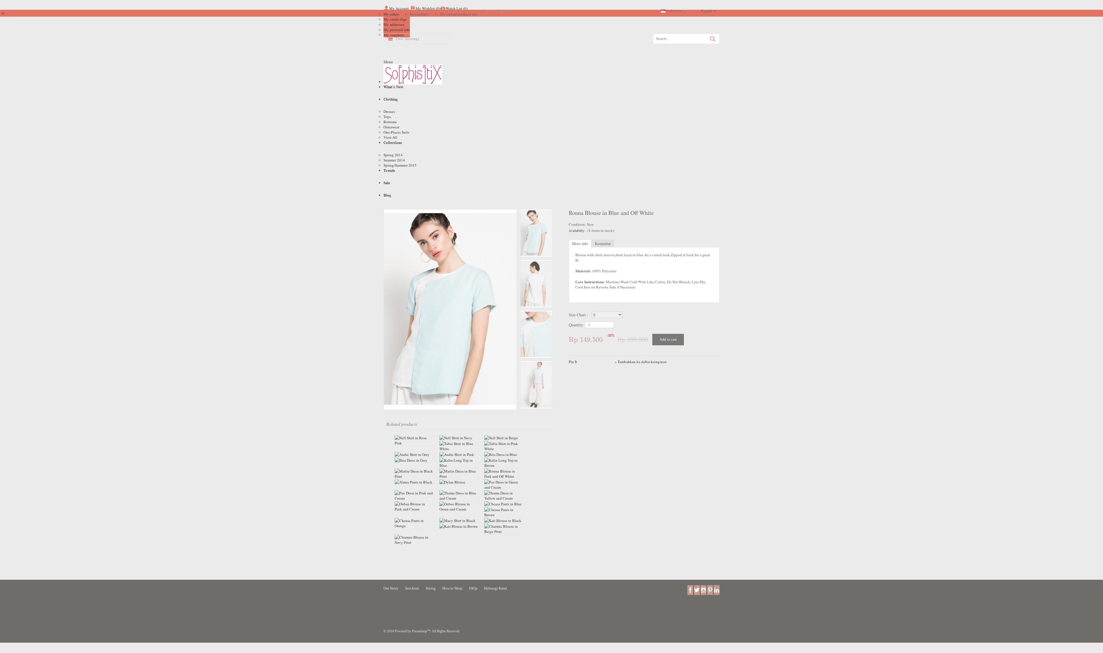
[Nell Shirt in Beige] (503, 438)
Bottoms (390, 121)
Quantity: (576, 325)
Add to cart (668, 339)
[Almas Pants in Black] (413, 482)
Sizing (431, 588)
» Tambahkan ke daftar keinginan (641, 361)
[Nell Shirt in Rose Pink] (413, 440)
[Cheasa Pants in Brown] (503, 512)
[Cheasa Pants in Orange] (413, 523)
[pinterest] (710, 589)
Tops (387, 116)
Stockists (412, 588)
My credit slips (395, 19)
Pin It (573, 361)
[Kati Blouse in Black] (503, 520)
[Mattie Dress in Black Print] (413, 473)
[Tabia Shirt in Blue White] (458, 446)
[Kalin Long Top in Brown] (503, 462)
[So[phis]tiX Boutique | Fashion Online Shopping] (412, 75)
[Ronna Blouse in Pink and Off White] (503, 473)
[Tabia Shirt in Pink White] (503, 446)
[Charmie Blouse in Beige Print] (503, 528)
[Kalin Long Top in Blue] (458, 462)
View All (390, 137)
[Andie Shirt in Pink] (458, 454)
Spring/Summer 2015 (399, 165)
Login (487, 11)
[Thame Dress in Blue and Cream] (458, 495)
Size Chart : (579, 314)
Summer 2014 (394, 160)
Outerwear (391, 127)
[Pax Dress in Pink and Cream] (413, 495)
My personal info (396, 29)
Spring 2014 (393, 154)
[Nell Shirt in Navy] (458, 438)
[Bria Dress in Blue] (503, 454)
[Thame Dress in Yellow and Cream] (503, 495)
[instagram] (703, 589)
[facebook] (690, 589)
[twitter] (697, 589)
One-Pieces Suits (396, 132)
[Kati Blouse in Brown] (458, 526)
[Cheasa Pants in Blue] (503, 504)
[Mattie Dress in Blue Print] (458, 473)
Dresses (389, 111)
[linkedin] (717, 589)
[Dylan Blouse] (458, 482)
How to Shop (452, 588)
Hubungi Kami (495, 588)
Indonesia (674, 11)
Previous (536, 409)
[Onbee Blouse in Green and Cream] (458, 506)
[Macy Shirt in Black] (458, 520)
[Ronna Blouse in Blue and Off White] (450, 407)
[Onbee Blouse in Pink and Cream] (413, 506)
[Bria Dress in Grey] (413, 460)
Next (536, 209)
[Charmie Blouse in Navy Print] (413, 539)
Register (503, 11)
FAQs (473, 588)
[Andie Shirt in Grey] (413, 454)
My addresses (393, 24)
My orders (391, 14)
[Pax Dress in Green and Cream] (503, 484)
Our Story (390, 588)
